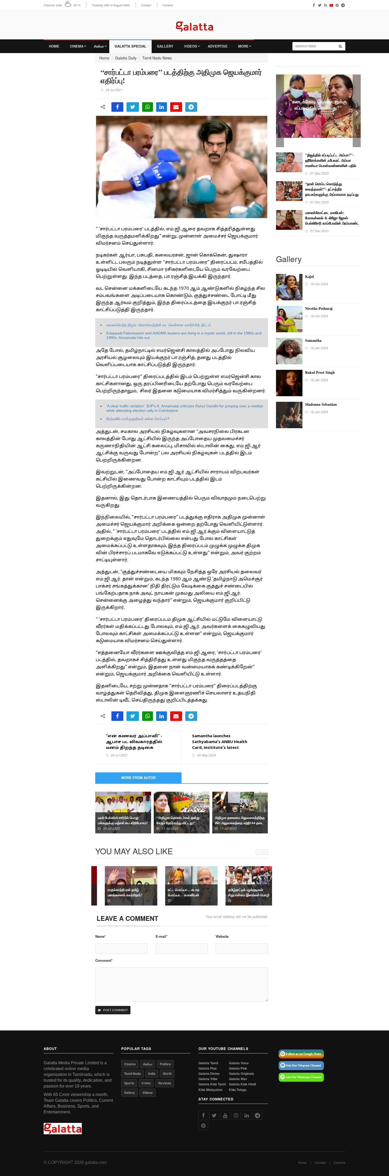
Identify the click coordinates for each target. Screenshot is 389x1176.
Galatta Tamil (208, 1063)
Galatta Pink (238, 1068)
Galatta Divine (209, 1073)
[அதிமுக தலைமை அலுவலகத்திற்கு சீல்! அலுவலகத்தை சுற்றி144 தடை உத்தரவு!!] (240, 812)
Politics (165, 1064)
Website (222, 936)
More (243, 46)
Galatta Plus (207, 1068)
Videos (190, 46)
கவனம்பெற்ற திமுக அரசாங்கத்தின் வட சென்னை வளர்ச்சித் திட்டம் (158, 325)
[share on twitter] (132, 107)
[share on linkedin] (161, 107)
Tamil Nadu (132, 1073)
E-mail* (162, 936)
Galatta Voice (239, 1063)
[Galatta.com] (194, 22)
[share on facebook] (117, 107)
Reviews (164, 1083)
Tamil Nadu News (157, 57)
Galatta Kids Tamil (212, 1084)
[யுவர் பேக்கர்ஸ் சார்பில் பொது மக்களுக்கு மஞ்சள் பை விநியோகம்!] (123, 812)
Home (54, 46)
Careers (167, 5)
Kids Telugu (237, 1090)
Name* (100, 936)
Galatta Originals (241, 1073)
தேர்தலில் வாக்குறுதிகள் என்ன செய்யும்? (137, 419)
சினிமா (99, 46)
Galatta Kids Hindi (242, 1084)
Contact (146, 5)
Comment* (103, 960)
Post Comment (115, 1010)
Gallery (165, 46)
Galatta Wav (238, 1079)
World (167, 1073)
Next (357, 110)
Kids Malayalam (210, 1090)
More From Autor (138, 777)
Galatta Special (130, 46)
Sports (129, 1083)
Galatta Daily (126, 57)
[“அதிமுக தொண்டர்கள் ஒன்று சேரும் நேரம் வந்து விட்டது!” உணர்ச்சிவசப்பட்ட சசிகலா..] (182, 812)
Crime (146, 1083)
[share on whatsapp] (147, 107)
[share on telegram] (191, 107)
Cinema (76, 46)
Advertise (218, 46)
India (151, 1073)
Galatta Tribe (208, 1079)
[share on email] (176, 107)
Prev (280, 110)
